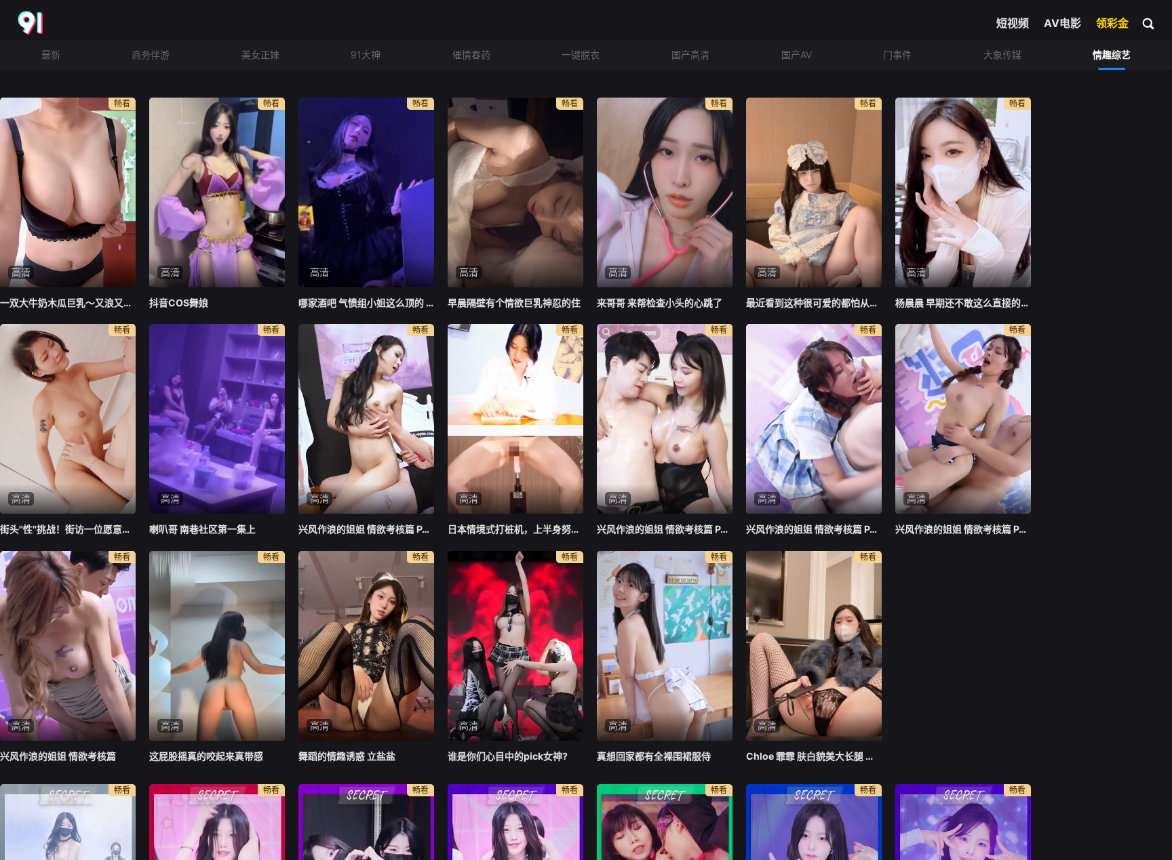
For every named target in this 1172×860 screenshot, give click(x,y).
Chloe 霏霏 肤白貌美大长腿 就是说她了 (814, 756)
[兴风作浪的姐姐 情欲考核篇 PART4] (664, 419)
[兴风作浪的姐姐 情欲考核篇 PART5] (366, 419)
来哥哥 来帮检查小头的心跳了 (659, 302)
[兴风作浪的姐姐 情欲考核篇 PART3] (814, 419)
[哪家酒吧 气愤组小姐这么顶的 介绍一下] (366, 192)
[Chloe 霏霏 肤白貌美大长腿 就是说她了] (814, 646)
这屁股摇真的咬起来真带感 (206, 756)
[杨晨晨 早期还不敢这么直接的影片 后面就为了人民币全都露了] (963, 192)
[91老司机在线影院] (31, 23)
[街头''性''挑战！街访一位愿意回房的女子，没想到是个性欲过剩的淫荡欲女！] (68, 419)
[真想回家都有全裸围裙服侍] (664, 646)
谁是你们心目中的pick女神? (508, 756)
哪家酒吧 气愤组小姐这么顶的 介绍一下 (366, 302)
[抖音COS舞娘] (217, 192)
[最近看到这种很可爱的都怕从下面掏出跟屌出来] (814, 192)
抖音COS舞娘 (178, 302)
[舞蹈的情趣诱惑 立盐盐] (366, 646)
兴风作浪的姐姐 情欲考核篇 (58, 756)
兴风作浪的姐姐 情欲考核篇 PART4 (664, 529)
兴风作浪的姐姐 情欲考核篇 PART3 (814, 529)
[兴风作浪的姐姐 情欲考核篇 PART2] (963, 419)
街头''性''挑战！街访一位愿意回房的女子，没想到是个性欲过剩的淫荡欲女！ (68, 529)
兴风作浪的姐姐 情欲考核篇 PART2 (963, 529)
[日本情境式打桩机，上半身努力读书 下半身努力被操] (515, 419)
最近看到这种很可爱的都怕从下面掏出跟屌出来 (814, 302)
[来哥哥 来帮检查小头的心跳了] (664, 192)
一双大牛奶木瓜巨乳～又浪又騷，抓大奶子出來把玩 (68, 302)
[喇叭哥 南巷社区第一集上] (217, 419)
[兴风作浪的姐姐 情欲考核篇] (68, 646)
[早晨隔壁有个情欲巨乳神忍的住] (515, 192)
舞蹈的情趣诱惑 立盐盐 (346, 756)
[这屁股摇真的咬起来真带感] (217, 646)
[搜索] (1149, 23)
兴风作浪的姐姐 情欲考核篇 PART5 (366, 529)
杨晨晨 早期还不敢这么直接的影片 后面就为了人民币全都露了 (963, 302)
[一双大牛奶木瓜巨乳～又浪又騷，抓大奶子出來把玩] (68, 192)
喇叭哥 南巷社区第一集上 (202, 529)
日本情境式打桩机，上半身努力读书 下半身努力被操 (515, 529)
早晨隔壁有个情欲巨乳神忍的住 (514, 302)
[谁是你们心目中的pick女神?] (515, 646)
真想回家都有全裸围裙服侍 (654, 756)
